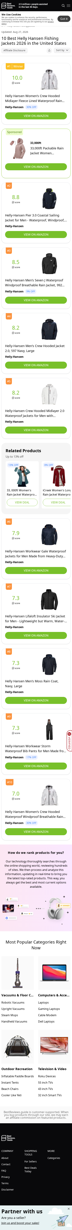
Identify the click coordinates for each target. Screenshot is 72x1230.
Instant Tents (10, 1082)
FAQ (3, 1170)
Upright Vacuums (13, 1009)
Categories (54, 1158)
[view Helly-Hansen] (18, 79)
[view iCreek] (58, 476)
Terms (5, 1183)
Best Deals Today (30, 1169)
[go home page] (8, 5)
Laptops (43, 1002)
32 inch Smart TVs (50, 1095)
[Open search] (63, 5)
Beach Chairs (10, 1089)
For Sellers (30, 1161)
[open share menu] (49, 50)
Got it (64, 19)
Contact (5, 1164)
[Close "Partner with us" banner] (68, 1209)
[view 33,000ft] (17, 148)
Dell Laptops (46, 1021)
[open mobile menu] (68, 6)
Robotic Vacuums (12, 1002)
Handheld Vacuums (14, 1021)
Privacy (5, 1177)
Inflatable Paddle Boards (17, 1076)
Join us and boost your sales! (20, 1223)
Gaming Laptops (49, 1009)
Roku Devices (47, 1076)
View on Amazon (36, 116)
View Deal (22, 502)
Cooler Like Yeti (11, 1095)
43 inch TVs (45, 1089)
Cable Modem (47, 1015)
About (4, 1158)
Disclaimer (7, 1189)
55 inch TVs (45, 1082)
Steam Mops (9, 1015)
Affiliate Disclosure (14, 50)
